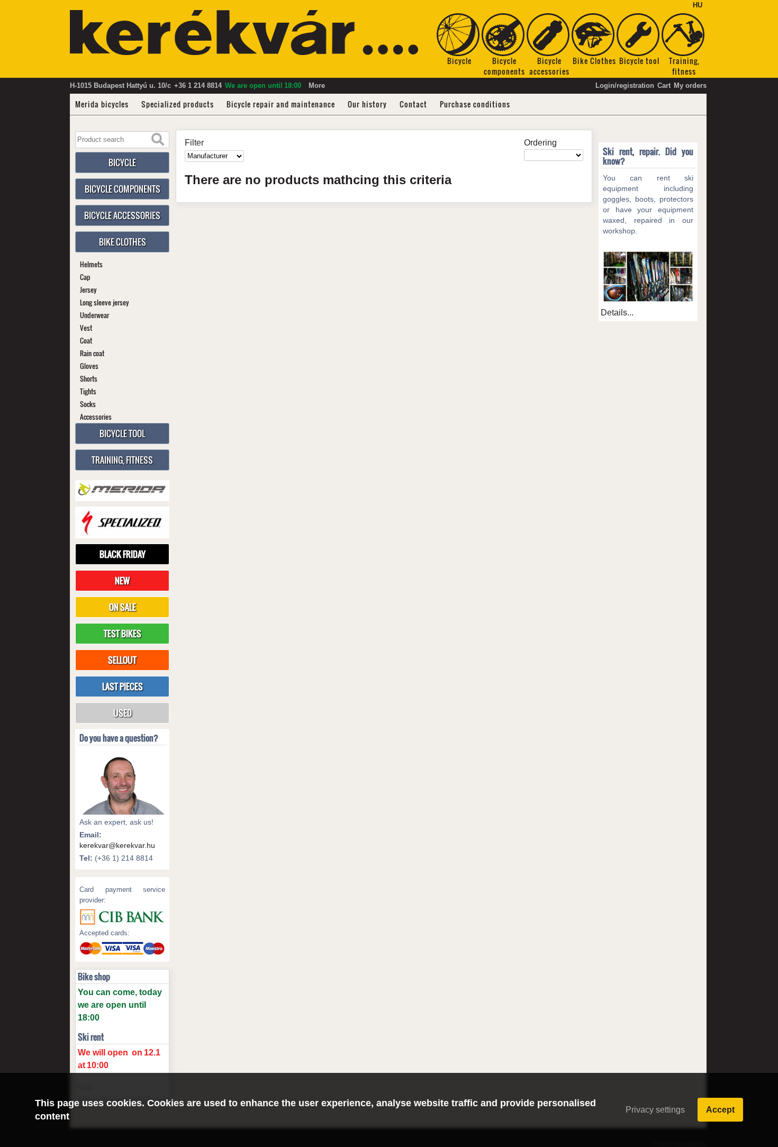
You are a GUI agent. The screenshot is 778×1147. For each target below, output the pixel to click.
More (317, 85)
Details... (617, 312)
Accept (720, 1109)
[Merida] (122, 489)
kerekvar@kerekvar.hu (117, 845)
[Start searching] (157, 139)
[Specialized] (122, 522)
